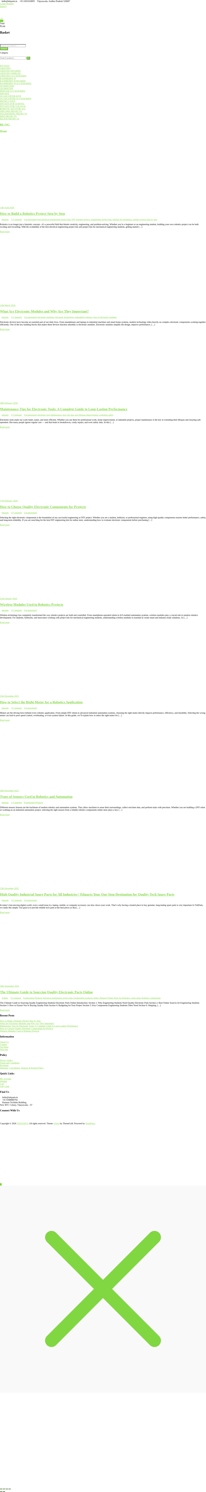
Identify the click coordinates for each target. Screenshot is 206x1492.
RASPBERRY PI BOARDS (13, 81)
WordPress (90, 1123)
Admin (5, 998)
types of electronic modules (104, 317)
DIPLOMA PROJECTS (11, 111)
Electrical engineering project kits (57, 998)
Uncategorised (30, 219)
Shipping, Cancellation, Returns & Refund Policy (22, 1068)
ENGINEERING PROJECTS (13, 114)
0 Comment (16, 219)
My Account (5, 1079)
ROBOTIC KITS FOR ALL (13, 109)
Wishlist (3, 1081)
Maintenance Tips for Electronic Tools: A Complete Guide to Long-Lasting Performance (63, 409)
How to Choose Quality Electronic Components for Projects (43, 507)
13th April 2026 (7, 207)
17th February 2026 (9, 501)
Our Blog (4, 1047)
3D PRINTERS (7, 86)
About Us (4, 1042)
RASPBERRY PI (8, 78)
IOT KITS (4, 66)
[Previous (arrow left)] (1, 1491)
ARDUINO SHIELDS (10, 73)
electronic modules (45, 317)
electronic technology (64, 317)
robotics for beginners (122, 219)
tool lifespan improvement (86, 415)
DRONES (4, 93)
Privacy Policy (6, 1060)
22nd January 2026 (9, 598)
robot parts (135, 998)
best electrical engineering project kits (53, 219)
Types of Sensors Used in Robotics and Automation (36, 796)
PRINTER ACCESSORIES (12, 91)
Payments (4, 1065)
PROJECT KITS (7, 101)
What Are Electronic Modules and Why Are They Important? (44, 311)
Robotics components (151, 998)
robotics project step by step (145, 219)
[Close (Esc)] (9, 1488)
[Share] (7, 1488)
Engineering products (82, 998)
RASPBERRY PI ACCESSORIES (15, 83)
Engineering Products (33, 802)
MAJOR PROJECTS (9, 119)
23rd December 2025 (9, 696)
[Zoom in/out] (1, 1488)
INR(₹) (3, 6)
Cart (2, 1084)
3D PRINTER (6, 88)
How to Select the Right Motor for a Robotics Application (41, 702)
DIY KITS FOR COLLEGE (13, 106)
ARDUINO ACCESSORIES (13, 76)
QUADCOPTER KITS (10, 96)
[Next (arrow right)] (4, 1491)
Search (4, 49)
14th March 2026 (8, 305)
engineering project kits (101, 219)
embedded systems (83, 317)
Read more (5, 231)
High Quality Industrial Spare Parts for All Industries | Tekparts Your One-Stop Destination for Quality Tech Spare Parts (87, 894)
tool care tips (68, 415)
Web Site (4, 1049)
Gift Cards (4, 1086)
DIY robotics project (80, 219)
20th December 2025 (9, 790)
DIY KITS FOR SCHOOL (12, 104)
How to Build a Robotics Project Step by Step (32, 213)
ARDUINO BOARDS (10, 71)
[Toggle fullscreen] (4, 1488)
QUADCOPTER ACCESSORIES (15, 98)
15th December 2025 (9, 888)
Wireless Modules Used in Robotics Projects (31, 604)
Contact (3, 1044)
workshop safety (106, 415)
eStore (56, 1123)
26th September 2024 (9, 986)
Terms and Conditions (9, 1063)
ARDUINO (5, 68)
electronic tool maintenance (49, 415)
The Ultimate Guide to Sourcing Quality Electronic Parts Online (46, 992)
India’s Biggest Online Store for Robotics (111, 998)
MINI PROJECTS (8, 116)
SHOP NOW (57, 1477)
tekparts (5, 219)
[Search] (28, 58)
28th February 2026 (9, 403)
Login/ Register (7, 4)
